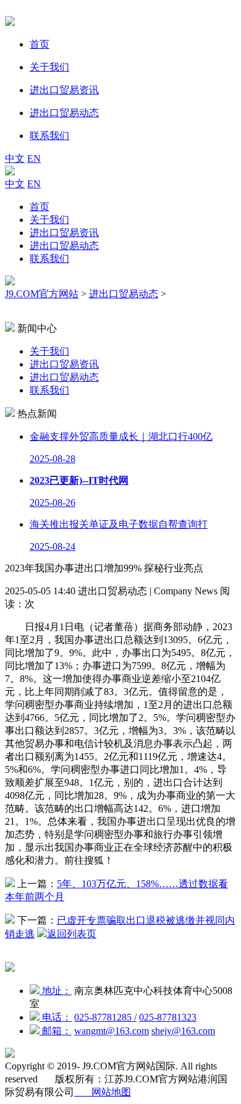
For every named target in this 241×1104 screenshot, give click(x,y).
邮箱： (56, 1031)
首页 (39, 206)
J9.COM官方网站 (41, 294)
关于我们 (49, 219)
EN (34, 158)
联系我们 (49, 258)
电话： (56, 1017)
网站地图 (102, 1092)
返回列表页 (71, 934)
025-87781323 (168, 1017)
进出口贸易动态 (64, 245)
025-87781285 (105, 1017)
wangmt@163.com (111, 1031)
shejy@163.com (183, 1031)
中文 (15, 158)
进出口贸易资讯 (64, 232)
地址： (56, 990)
